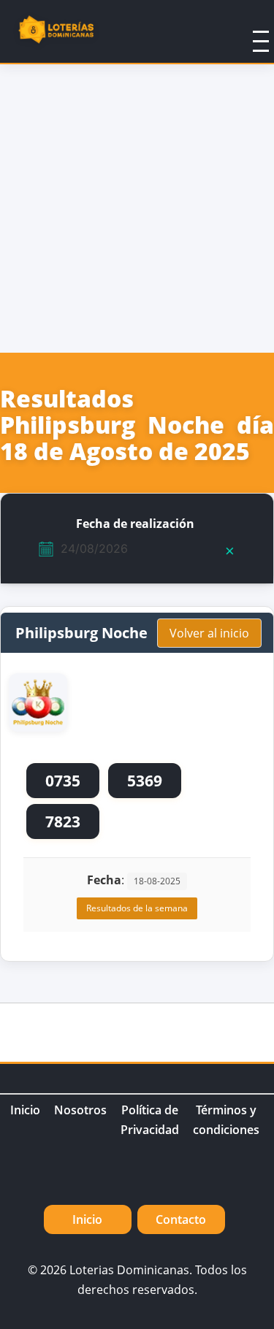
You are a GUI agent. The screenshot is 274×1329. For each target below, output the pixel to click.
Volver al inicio (209, 633)
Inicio (25, 1110)
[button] (242, 31)
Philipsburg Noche (81, 633)
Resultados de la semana (137, 908)
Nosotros (80, 1110)
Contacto (181, 1219)
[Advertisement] (137, 208)
